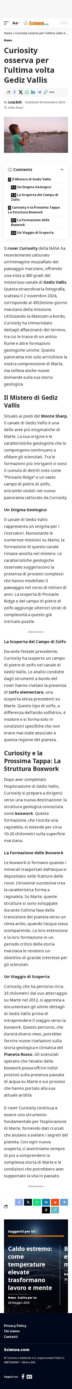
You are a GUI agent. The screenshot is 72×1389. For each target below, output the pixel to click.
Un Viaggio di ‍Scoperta (35, 232)
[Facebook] (23, 1376)
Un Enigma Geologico (34, 187)
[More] (51, 92)
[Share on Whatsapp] (27, 92)
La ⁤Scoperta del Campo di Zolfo (34, 197)
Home (8, 33)
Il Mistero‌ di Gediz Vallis (31, 179)
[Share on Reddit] (55, 1202)
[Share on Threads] (46, 1210)
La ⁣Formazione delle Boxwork (30, 222)
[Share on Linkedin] (33, 92)
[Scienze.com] (36, 23)
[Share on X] (20, 92)
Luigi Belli (15, 102)
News (8, 40)
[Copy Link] (45, 92)
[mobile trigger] (7, 23)
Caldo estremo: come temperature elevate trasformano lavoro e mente (30, 1268)
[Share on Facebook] (14, 92)
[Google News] (29, 1376)
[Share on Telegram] (39, 92)
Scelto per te (27, 1297)
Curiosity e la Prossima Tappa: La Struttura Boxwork (34, 209)
